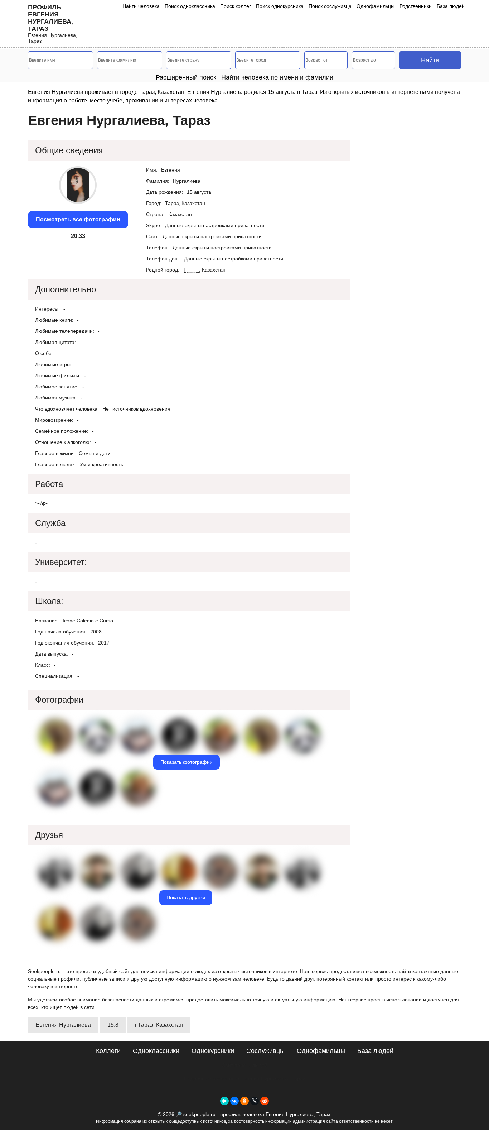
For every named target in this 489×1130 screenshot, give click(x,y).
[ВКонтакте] (234, 1101)
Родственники (416, 6)
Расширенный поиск (186, 77)
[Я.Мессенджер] (224, 1101)
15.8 (112, 1025)
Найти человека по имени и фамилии (277, 77)
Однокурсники (213, 1050)
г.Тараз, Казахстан (159, 1025)
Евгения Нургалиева (63, 1025)
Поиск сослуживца (330, 6)
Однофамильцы (375, 6)
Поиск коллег (235, 6)
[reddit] (264, 1101)
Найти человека (141, 6)
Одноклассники (156, 1050)
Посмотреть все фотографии (78, 219)
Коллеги (108, 1050)
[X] (254, 1101)
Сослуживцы (265, 1050)
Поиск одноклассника (190, 6)
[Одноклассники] (244, 1101)
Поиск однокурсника (280, 6)
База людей (451, 6)
